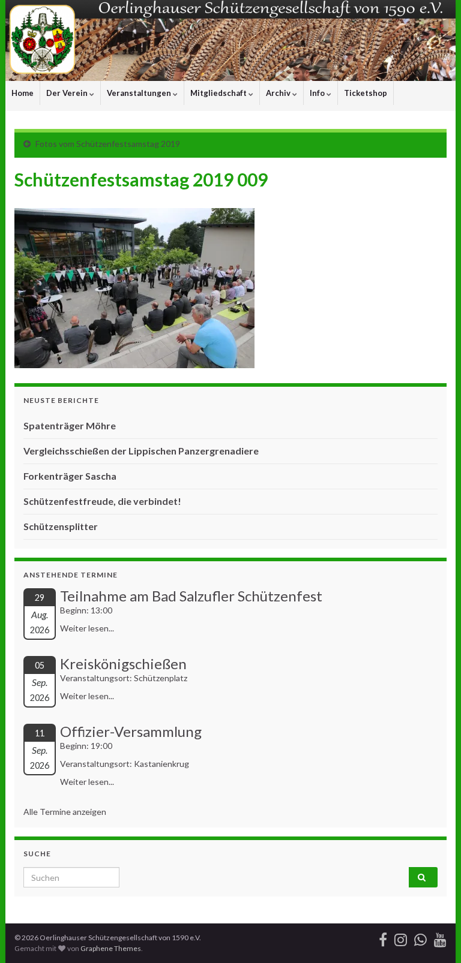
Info (318, 93)
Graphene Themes (110, 948)
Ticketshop (365, 93)
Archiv (279, 93)
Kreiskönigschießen (123, 663)
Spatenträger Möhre (69, 425)
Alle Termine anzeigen (64, 811)
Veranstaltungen (140, 93)
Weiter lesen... (87, 628)
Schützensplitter (60, 526)
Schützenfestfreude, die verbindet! (102, 501)
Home (22, 93)
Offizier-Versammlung (131, 731)
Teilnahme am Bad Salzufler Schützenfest (191, 595)
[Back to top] (434, 936)
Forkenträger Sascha (69, 475)
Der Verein (67, 93)
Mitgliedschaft (219, 93)
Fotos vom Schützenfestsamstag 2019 (107, 144)
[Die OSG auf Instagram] (400, 937)
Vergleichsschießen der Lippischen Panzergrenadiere (141, 450)
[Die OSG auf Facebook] (383, 937)
